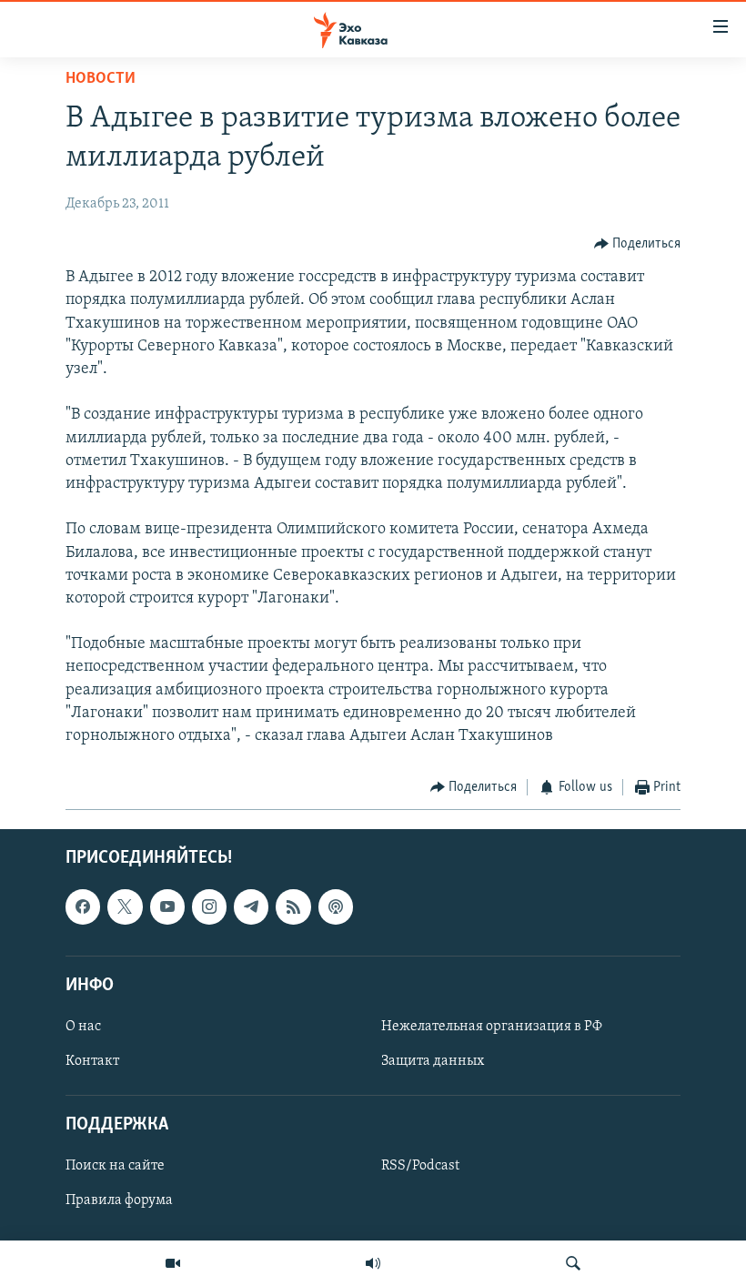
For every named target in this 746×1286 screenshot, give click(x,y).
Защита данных (432, 1061)
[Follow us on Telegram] (251, 906)
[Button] (637, 244)
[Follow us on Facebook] (83, 906)
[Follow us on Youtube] (167, 906)
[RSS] (293, 906)
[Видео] (173, 1263)
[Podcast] (335, 906)
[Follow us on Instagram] (209, 906)
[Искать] (573, 1263)
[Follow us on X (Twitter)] (124, 906)
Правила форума (119, 1200)
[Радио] (373, 1263)
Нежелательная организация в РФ (491, 1026)
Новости (101, 79)
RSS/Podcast (420, 1166)
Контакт (92, 1061)
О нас (83, 1026)
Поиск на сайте (115, 1166)
